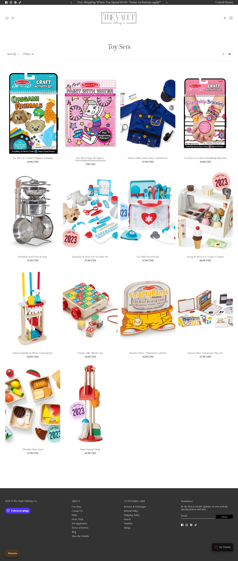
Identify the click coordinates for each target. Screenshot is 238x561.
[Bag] (231, 18)
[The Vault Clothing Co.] (119, 18)
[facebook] (6, 2)
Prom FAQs (77, 519)
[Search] (13, 18)
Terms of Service (80, 528)
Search (127, 519)
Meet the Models (80, 536)
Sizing (127, 528)
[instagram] (11, 2)
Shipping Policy (132, 515)
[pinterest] (15, 2)
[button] (223, 54)
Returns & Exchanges (135, 507)
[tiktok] (20, 2)
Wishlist (128, 523)
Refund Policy (131, 511)
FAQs (74, 515)
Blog (74, 532)
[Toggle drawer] (7, 18)
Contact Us (77, 511)
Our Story (77, 507)
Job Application (79, 523)
